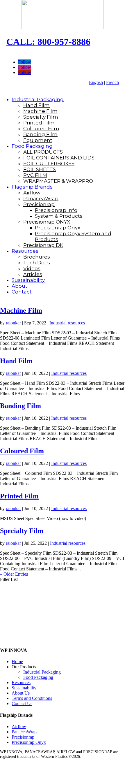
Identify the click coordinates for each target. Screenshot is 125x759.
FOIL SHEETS (39, 169)
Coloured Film (41, 128)
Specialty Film (40, 117)
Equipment (37, 140)
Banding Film (40, 134)
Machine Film (40, 111)
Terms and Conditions (32, 698)
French (112, 82)
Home (17, 661)
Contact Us (22, 703)
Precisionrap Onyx (57, 228)
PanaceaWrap (40, 198)
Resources (25, 251)
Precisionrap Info (56, 210)
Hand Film (36, 105)
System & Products (59, 216)
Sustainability (28, 280)
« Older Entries (14, 574)
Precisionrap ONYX (46, 222)
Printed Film (39, 123)
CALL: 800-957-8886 (48, 41)
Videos (31, 268)
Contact (22, 292)
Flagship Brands (32, 187)
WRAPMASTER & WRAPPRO (58, 181)
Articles (32, 274)
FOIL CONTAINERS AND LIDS (58, 158)
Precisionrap (39, 204)
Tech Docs (36, 263)
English (96, 82)
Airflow (31, 193)
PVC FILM (35, 175)
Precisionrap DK (43, 245)
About (19, 286)
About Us (21, 693)
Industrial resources (67, 322)
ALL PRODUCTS (43, 152)
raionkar (13, 322)
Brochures (36, 257)
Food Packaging (32, 146)
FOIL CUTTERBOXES (48, 163)
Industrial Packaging (38, 99)
